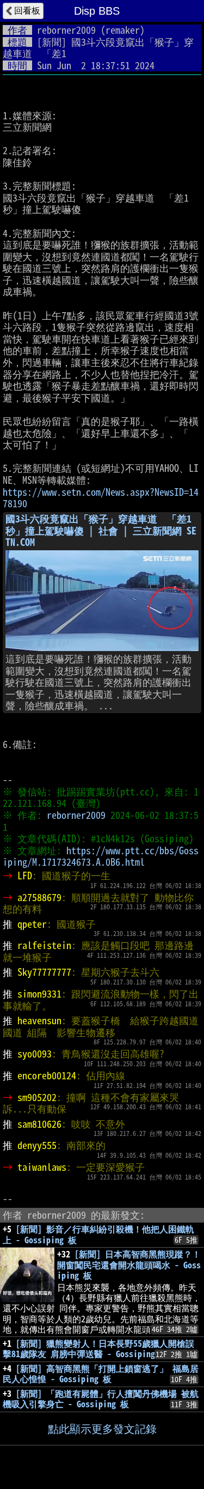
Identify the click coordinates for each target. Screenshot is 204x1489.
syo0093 (34, 1054)
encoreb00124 (46, 1075)
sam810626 (39, 1124)
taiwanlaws (41, 1167)
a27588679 (39, 897)
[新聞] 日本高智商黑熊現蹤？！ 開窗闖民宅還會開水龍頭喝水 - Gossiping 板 (129, 1264)
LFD (24, 875)
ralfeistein (44, 945)
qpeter (32, 924)
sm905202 (37, 1097)
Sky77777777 (44, 972)
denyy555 (37, 1145)
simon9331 (39, 994)
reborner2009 (66, 30)
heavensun (39, 1020)
